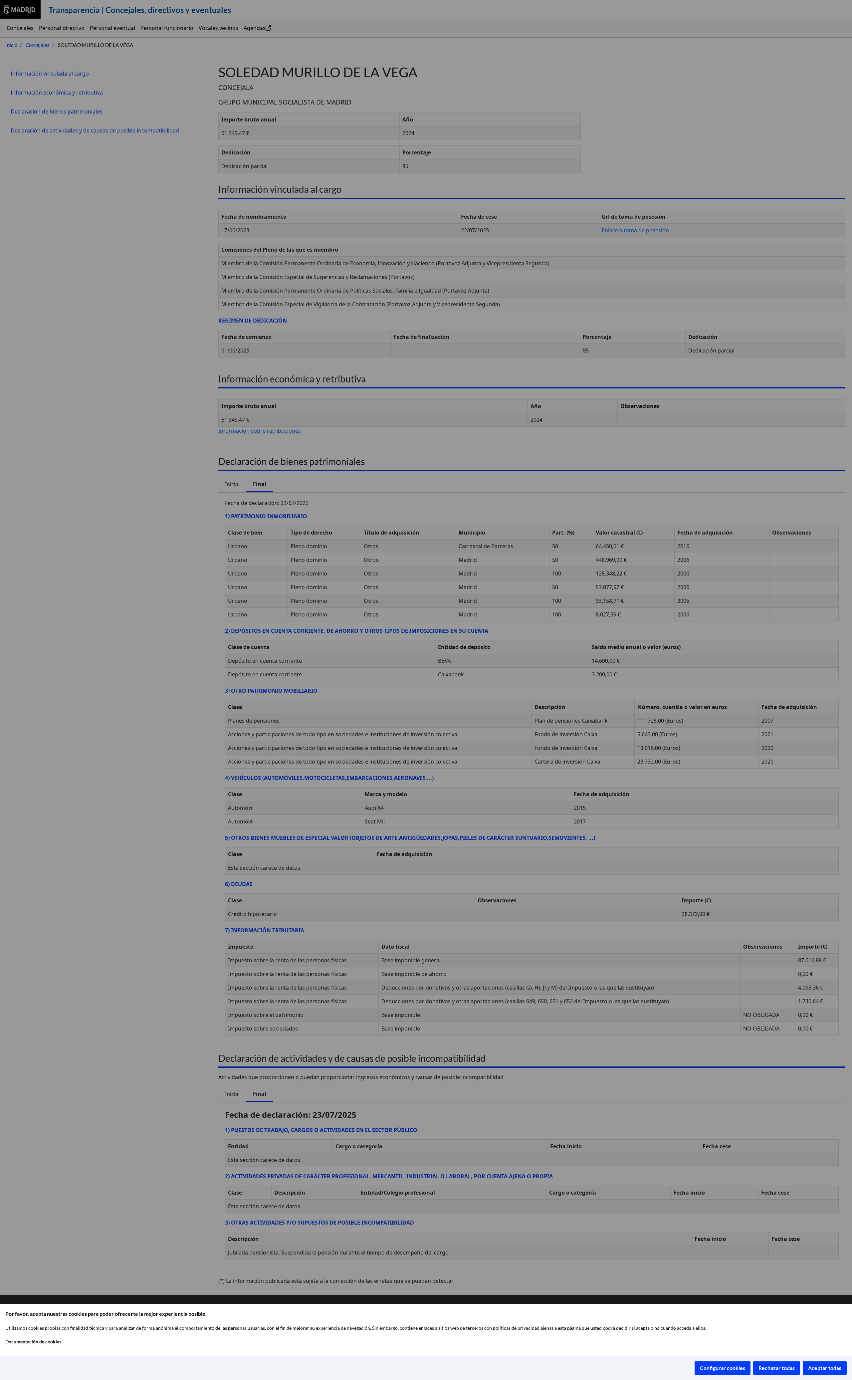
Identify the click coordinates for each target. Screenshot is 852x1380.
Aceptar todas (824, 1368)
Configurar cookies (722, 1368)
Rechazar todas (776, 1368)
